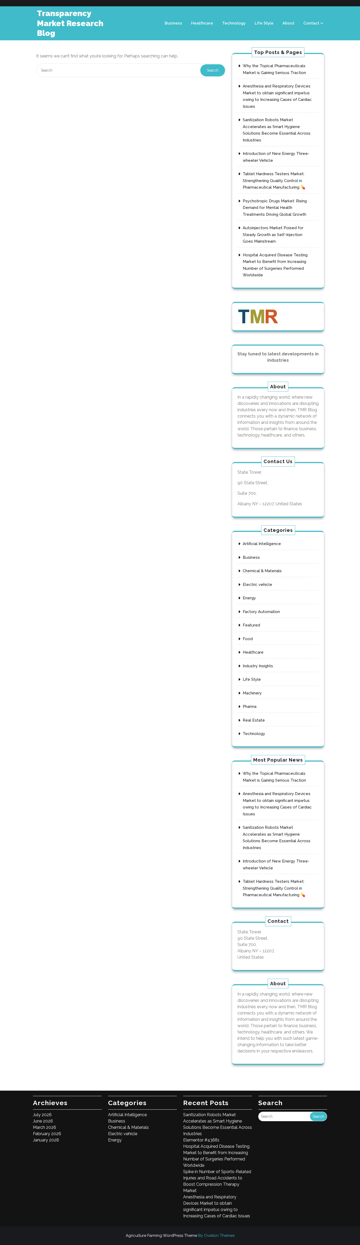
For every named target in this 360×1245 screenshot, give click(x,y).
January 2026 (46, 1140)
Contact (311, 23)
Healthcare (202, 23)
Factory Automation (261, 611)
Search (212, 70)
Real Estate (254, 720)
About (288, 23)
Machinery (252, 693)
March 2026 (44, 1127)
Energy (249, 598)
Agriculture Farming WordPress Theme (180, 1235)
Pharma (249, 706)
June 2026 (43, 1121)
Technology (234, 23)
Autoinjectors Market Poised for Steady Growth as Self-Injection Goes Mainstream (273, 235)
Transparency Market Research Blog (70, 23)
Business (173, 23)
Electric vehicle (257, 584)
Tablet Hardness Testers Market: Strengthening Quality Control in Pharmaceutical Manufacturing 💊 (274, 180)
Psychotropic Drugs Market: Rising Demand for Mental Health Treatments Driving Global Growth (275, 208)
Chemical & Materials (262, 570)
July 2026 (42, 1114)
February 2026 (47, 1133)
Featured (251, 625)
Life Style (264, 23)
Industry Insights (258, 666)
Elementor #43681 (201, 1140)
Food (248, 638)
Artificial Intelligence (262, 543)
